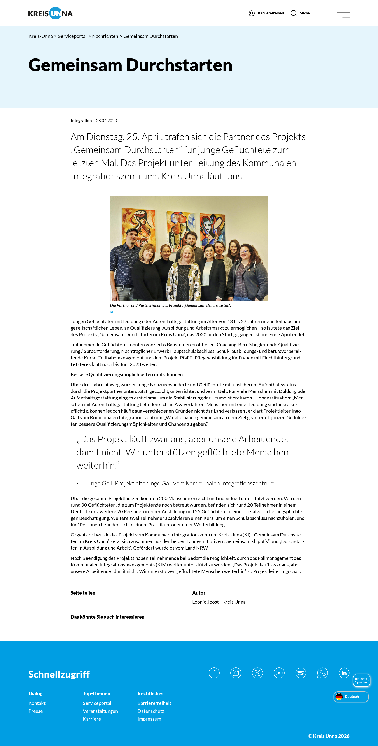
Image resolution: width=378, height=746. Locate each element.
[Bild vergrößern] (189, 248)
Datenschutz (151, 711)
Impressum (149, 719)
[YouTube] (279, 672)
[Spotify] (300, 672)
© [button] (111, 312)
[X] (257, 672)
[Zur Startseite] (66, 13)
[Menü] (343, 13)
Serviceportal (70, 36)
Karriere (92, 719)
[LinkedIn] (344, 672)
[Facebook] (214, 672)
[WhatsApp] (322, 672)
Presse (35, 711)
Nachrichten (103, 36)
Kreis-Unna (40, 36)
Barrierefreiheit (154, 703)
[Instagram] (235, 672)
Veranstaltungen (100, 711)
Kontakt (37, 703)
